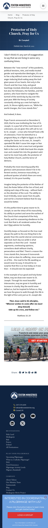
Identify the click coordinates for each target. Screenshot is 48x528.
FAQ (8, 462)
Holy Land (10, 434)
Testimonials (10, 485)
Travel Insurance (12, 465)
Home (10, 15)
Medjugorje (10, 437)
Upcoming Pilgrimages (14, 457)
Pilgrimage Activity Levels (15, 467)
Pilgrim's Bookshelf (13, 470)
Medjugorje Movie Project (16, 492)
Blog (17, 15)
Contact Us (10, 490)
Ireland (8, 444)
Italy (7, 439)
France (8, 442)
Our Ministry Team (13, 482)
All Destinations (12, 447)
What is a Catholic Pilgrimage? (17, 459)
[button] (43, 6)
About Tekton (11, 480)
